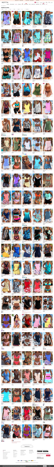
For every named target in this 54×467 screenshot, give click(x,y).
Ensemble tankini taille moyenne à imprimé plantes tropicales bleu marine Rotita (37, 346)
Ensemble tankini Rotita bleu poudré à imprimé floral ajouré (5, 170)
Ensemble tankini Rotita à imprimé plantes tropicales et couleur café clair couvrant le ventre (37, 383)
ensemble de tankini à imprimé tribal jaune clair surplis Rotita (5, 293)
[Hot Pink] (13, 134)
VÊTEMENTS (19, 4)
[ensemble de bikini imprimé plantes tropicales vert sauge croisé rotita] (48, 180)
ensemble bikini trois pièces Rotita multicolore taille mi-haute (16, 223)
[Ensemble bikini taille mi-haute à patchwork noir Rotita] (27, 162)
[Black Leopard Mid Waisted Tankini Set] (27, 302)
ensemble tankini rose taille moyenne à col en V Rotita (37, 328)
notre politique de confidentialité (35, 462)
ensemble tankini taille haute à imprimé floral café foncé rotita (16, 383)
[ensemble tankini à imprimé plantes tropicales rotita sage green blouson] (48, 125)
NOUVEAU (8, 4)
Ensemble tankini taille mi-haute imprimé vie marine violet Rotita (5, 25)
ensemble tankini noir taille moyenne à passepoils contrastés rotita (16, 346)
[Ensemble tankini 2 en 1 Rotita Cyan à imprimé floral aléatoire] (37, 215)
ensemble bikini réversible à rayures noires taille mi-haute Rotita (47, 310)
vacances (16, 4)
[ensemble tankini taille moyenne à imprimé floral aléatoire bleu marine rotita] (27, 197)
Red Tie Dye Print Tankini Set (24, 328)
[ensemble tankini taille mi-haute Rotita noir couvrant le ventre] (37, 180)
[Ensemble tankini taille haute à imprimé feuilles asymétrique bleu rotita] (27, 233)
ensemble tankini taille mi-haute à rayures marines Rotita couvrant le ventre (6, 439)
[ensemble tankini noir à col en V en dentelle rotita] (37, 302)
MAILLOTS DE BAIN (26, 4)
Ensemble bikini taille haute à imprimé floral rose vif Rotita (5, 346)
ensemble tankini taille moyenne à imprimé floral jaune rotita (47, 328)
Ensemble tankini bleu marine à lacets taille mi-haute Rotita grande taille (47, 25)
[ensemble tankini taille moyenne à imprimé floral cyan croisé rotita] (48, 267)
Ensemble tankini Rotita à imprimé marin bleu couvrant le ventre (37, 170)
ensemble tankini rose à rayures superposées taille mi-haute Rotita (47, 152)
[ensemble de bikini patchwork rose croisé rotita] (48, 431)
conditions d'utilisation (30, 462)
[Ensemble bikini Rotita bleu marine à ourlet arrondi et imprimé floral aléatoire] (37, 125)
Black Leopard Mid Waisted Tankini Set (25, 310)
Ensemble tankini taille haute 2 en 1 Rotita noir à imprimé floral (16, 97)
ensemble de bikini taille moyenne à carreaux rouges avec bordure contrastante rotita (16, 365)
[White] (22, 154)
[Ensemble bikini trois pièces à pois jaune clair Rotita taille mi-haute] (27, 180)
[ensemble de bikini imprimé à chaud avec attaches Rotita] (27, 431)
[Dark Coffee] (1, 135)
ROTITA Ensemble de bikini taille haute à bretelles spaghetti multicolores (16, 328)
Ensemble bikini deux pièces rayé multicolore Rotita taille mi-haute (16, 205)
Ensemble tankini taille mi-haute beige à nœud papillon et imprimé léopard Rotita (6, 152)
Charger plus (27, 446)
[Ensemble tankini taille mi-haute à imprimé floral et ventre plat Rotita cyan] (48, 233)
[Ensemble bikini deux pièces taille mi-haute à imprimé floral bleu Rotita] (48, 162)
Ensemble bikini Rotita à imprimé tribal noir (5, 310)
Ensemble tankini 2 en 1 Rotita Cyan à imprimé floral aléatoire (37, 223)
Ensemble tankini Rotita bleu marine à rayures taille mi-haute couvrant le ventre (27, 43)
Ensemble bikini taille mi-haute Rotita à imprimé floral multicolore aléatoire (26, 365)
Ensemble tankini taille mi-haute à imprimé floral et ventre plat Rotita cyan (47, 241)
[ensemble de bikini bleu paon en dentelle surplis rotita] (17, 125)
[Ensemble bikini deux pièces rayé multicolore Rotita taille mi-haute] (17, 197)
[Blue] (13, 81)
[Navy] (33, 348)
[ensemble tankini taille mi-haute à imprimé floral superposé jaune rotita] (6, 250)
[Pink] (12, 81)
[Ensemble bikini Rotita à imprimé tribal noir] (6, 302)
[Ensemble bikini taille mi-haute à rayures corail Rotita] (17, 162)
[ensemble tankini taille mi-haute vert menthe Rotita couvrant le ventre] (48, 197)
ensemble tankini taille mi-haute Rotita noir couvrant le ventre (37, 188)
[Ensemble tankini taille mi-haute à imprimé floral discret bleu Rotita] (27, 72)
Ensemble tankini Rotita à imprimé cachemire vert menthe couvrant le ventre (37, 439)
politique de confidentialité (23, 466)
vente (46, 4)
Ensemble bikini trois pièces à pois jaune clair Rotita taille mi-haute (27, 188)
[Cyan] (22, 225)
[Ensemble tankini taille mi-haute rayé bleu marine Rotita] (37, 250)
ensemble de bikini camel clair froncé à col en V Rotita (16, 310)
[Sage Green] (43, 422)
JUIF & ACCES (43, 4)
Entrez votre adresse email (40, 455)
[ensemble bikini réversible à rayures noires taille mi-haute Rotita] (48, 302)
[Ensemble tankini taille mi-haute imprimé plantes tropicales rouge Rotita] (27, 285)
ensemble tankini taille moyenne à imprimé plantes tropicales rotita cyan (5, 43)
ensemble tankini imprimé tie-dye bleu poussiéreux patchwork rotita (26, 275)
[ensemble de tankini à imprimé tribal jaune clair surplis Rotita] (6, 285)
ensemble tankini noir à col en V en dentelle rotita (37, 310)
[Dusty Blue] (23, 225)
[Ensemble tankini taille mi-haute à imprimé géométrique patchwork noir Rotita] (6, 233)
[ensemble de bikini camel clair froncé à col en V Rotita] (17, 302)
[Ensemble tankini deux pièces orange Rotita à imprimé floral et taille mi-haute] (37, 285)
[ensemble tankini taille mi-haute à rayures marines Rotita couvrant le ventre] (6, 431)
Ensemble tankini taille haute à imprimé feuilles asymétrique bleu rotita (26, 241)
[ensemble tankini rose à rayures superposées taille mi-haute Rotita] (48, 144)
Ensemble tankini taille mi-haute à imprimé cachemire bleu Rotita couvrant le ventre (16, 258)
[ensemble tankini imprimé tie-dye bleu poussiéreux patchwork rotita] (27, 267)
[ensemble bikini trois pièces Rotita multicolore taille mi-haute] (17, 215)
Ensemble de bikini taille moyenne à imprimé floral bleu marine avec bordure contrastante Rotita (6, 365)
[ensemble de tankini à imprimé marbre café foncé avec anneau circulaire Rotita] (6, 125)
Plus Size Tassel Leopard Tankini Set (46, 97)
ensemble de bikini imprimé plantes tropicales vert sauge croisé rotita (48, 188)
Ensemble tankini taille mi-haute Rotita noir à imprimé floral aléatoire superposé (5, 275)
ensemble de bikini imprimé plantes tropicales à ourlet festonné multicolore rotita (47, 383)
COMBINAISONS (37, 4)
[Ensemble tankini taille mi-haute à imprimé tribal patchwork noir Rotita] (6, 180)
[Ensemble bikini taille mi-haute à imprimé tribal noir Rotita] (6, 72)
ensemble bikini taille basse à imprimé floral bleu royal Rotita (5, 328)
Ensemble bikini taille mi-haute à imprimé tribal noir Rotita (5, 80)
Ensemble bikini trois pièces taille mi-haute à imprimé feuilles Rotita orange (37, 205)
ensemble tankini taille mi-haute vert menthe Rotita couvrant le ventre (47, 205)
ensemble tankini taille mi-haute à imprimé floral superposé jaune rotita (5, 258)
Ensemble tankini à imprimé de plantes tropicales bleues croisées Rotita (6, 383)
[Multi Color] (12, 440)
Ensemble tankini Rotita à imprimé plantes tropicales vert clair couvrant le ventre (48, 43)
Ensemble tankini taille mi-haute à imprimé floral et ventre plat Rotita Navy (5, 223)
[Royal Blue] (1, 330)
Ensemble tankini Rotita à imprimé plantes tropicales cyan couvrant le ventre (26, 25)
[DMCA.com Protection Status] (27, 461)
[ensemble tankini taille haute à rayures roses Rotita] (17, 72)
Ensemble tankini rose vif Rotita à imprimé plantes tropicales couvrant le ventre (16, 43)
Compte (44, 2)
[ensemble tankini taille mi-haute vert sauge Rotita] (17, 144)
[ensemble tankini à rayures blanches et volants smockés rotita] (27, 144)
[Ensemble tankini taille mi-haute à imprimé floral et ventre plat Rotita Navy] (6, 215)
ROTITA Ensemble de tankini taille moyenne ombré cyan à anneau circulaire (27, 223)
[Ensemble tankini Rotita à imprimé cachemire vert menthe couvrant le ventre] (37, 431)
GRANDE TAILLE (33, 4)
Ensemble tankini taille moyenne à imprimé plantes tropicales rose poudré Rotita (26, 383)
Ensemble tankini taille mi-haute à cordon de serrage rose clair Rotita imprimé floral (37, 275)
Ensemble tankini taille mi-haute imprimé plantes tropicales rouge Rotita (26, 293)
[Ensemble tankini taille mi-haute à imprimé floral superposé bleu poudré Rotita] (27, 250)
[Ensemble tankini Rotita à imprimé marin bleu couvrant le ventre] (37, 162)
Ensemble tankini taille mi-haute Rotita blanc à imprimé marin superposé (37, 80)
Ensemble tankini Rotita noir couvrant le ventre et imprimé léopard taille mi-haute (37, 241)
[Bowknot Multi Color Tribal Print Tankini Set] (17, 431)
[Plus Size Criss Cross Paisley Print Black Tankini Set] (48, 72)
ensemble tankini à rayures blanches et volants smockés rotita (27, 152)
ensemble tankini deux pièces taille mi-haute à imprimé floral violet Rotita (16, 188)
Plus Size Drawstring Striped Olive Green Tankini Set (37, 97)
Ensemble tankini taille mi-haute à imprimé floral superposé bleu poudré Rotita (26, 258)
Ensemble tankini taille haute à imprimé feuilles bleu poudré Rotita (47, 223)
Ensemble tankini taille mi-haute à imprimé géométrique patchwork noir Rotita (6, 241)
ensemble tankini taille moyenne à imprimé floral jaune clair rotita (16, 275)
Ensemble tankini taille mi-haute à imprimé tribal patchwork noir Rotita (5, 188)
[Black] (22, 135)
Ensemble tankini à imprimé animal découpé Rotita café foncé (47, 346)
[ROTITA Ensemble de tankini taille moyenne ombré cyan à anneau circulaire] (27, 215)
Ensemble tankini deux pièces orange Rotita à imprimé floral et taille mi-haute (37, 293)
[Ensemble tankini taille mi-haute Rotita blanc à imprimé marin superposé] (37, 72)
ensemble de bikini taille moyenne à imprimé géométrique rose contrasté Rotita (36, 365)
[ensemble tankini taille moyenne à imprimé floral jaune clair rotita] (17, 267)
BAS (40, 4)
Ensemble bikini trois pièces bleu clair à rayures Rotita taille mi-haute (37, 152)
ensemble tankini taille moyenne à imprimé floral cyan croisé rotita (47, 275)
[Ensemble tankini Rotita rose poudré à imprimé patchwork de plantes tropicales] (6, 197)
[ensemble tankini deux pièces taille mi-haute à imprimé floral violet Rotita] (17, 180)
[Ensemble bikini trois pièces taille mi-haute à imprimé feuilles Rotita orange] (37, 197)
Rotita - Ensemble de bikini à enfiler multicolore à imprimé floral (5, 97)
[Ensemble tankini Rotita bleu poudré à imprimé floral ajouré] (6, 162)
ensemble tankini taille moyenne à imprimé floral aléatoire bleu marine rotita (26, 205)
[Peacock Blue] (12, 134)
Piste (47, 2)
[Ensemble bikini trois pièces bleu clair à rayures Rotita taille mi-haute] (37, 144)
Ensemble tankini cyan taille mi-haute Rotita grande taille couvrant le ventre (37, 25)
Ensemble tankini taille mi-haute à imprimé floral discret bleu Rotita (27, 80)
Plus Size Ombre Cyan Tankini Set (14, 25)
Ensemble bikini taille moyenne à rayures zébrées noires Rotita (27, 346)
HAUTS (22, 4)
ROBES (30, 4)
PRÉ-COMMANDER (12, 4)
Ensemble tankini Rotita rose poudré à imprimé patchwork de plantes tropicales (5, 205)
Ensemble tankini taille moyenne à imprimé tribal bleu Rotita (47, 365)
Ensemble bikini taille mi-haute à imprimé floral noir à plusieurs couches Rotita (16, 241)
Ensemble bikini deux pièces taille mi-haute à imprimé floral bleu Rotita (47, 170)
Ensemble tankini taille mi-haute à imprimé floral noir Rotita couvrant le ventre (47, 258)
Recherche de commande (5, 458)
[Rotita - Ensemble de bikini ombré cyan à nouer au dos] (48, 285)
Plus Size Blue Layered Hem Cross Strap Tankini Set (26, 97)
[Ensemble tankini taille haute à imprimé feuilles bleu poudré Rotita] (48, 215)
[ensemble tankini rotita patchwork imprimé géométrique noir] (27, 125)
